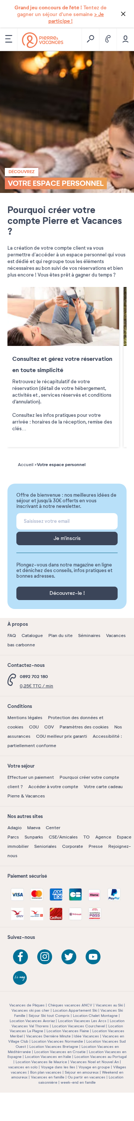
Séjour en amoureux (82, 1072)
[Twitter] (68, 956)
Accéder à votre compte (53, 786)
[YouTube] (93, 956)
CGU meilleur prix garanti (61, 736)
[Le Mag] (20, 978)
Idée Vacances (86, 1036)
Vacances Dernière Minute (48, 1036)
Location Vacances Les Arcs (82, 1020)
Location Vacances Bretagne (53, 1046)
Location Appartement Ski (75, 1010)
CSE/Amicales (63, 837)
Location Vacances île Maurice (41, 1061)
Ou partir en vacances (86, 1077)
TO (86, 837)
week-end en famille (78, 1082)
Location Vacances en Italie (48, 1056)
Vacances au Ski (109, 1005)
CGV (49, 727)
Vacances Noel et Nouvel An (94, 1061)
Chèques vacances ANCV (70, 1005)
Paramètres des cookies (84, 727)
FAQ (11, 635)
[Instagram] (44, 956)
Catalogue (32, 635)
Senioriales (45, 846)
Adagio (14, 827)
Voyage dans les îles (58, 1067)
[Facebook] (20, 956)
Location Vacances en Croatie (60, 1051)
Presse (96, 846)
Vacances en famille (47, 1077)
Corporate (72, 846)
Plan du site (60, 635)
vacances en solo (23, 1067)
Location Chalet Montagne (95, 1015)
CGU (34, 727)
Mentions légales (24, 717)
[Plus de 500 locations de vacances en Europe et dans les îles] (42, 40)
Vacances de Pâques (27, 1005)
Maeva (33, 827)
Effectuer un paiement (30, 777)
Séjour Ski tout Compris (49, 1015)
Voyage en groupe (94, 1067)
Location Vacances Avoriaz (32, 1020)
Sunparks (34, 837)
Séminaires (89, 635)
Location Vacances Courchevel (78, 1026)
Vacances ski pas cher (31, 1010)
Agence (103, 837)
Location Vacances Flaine (68, 1030)
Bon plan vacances (45, 1072)
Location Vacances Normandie (57, 1041)
